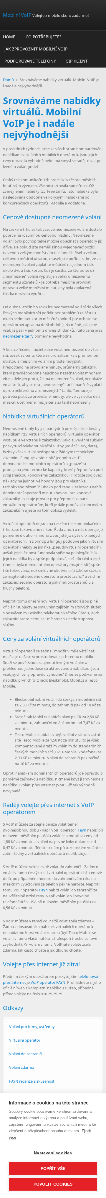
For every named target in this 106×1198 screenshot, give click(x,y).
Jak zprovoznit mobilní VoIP (35, 49)
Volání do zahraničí (25, 1053)
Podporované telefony (30, 61)
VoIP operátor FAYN (48, 982)
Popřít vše (53, 1168)
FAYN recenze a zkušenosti (32, 1081)
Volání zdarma (21, 1067)
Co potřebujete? (43, 37)
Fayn (82, 830)
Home (9, 37)
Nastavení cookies (53, 1153)
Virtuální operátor (24, 1040)
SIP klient (77, 61)
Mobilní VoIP (17, 15)
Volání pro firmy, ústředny (32, 1026)
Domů (8, 79)
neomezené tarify (18, 336)
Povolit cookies (53, 1184)
